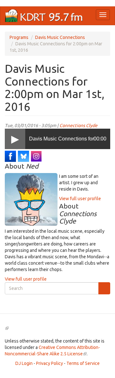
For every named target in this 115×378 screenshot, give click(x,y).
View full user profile (80, 198)
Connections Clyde (78, 125)
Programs (19, 37)
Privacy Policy (49, 363)
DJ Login (24, 363)
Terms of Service (83, 363)
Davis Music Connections (60, 37)
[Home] (44, 16)
